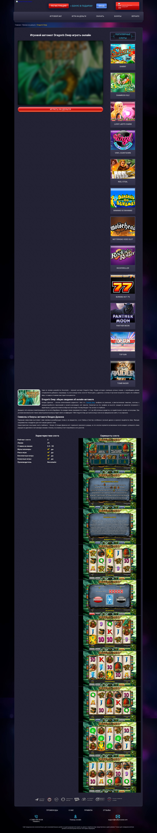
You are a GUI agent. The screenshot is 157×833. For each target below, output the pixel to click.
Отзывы (107, 810)
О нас (71, 810)
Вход (101, 6)
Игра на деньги (79, 16)
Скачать (100, 16)
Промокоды (52, 810)
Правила (88, 810)
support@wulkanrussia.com (118, 820)
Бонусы (117, 16)
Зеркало (135, 16)
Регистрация (58, 6)
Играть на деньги (60, 109)
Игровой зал (56, 16)
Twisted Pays (90, 402)
